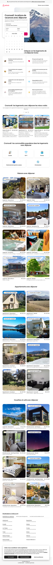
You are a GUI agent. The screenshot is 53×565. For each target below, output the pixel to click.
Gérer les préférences (38, 557)
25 (11, 49)
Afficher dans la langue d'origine (38, 1)
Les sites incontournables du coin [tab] (37, 516)
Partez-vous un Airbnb (43, 5)
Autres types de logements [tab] (22, 516)
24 (9, 49)
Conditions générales (29, 562)
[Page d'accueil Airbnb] (6, 5)
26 (14, 49)
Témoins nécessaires (24, 557)
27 (16, 49)
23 (6, 49)
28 (19, 49)
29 (21, 49)
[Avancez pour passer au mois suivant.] (21, 33)
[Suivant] (28, 112)
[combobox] (16, 25)
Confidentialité (21, 562)
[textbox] (10, 30)
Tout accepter (11, 557)
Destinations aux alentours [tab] (8, 516)
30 (6, 51)
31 (9, 51)
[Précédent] (24, 112)
